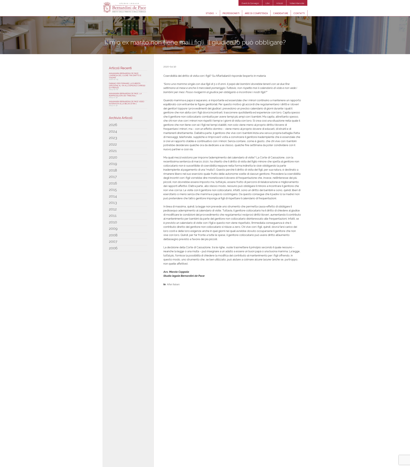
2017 (113, 176)
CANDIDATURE (280, 13)
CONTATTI (299, 13)
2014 (113, 196)
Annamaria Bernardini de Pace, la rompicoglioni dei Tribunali (125, 95)
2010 (113, 222)
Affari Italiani (173, 284)
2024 (113, 131)
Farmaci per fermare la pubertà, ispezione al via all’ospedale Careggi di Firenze (127, 85)
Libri (268, 3)
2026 (113, 125)
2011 (113, 215)
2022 (113, 144)
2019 (113, 163)
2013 (113, 202)
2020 (113, 157)
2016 (113, 183)
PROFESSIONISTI (231, 13)
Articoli (279, 3)
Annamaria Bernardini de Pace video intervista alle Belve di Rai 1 (126, 103)
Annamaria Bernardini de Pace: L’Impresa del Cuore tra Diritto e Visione (125, 75)
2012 (113, 209)
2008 (113, 235)
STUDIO (210, 13)
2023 (113, 137)
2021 (113, 150)
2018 (113, 170)
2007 (113, 241)
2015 (113, 189)
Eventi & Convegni (250, 3)
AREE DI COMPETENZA (256, 13)
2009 (113, 228)
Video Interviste (297, 3)
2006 (113, 248)
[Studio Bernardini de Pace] (125, 7)
